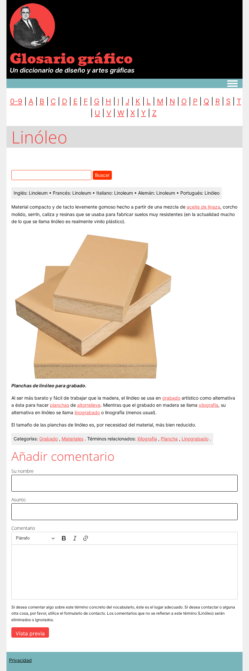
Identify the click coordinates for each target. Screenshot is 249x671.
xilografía (208, 405)
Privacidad (20, 660)
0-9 (16, 101)
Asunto (18, 499)
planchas (59, 405)
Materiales (72, 438)
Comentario (23, 528)
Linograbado (195, 438)
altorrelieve (89, 405)
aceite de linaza (203, 207)
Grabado (48, 438)
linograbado (87, 412)
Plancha (169, 438)
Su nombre (22, 471)
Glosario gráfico (71, 59)
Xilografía (147, 438)
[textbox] (124, 571)
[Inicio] (32, 25)
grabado (171, 398)
